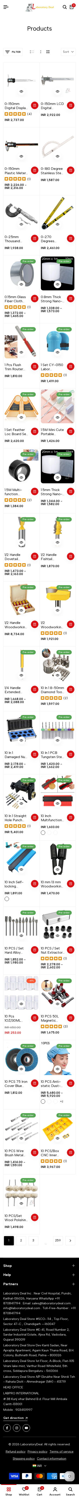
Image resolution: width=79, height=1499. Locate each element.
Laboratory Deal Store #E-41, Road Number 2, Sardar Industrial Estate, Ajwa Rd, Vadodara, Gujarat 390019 (36, 1334)
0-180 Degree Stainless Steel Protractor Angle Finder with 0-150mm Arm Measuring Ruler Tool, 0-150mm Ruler (52, 171)
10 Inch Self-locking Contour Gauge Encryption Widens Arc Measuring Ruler (14, 884)
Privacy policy (37, 1451)
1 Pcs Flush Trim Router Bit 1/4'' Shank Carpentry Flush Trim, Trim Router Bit (15, 367)
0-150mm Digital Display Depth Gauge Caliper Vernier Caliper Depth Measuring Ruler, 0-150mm (16, 106)
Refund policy (15, 1451)
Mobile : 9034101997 (17, 1410)
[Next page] (70, 1240)
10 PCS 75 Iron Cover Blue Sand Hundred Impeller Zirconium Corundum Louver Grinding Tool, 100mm (16, 1083)
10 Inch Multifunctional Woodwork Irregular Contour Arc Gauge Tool (52, 818)
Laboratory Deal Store (19, 1345)
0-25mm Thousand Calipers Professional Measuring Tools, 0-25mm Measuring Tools (14, 239)
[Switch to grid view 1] (40, 52)
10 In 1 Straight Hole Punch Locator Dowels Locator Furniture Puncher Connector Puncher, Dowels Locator (16, 818)
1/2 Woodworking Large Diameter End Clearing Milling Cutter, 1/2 (52, 625)
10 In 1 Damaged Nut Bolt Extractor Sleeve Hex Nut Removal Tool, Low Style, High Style (16, 755)
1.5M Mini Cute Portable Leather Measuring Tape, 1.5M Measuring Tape (52, 432)
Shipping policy (24, 1459)
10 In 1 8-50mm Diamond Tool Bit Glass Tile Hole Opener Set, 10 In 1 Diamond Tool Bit (52, 690)
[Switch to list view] (32, 52)
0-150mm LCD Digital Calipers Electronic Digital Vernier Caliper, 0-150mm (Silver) (52, 106)
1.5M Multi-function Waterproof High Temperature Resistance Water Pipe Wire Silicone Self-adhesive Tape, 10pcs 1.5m (15, 492)
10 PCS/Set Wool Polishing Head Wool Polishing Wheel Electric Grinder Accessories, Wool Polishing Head (16, 1218)
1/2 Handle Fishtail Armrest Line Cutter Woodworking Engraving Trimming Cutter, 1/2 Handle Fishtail (52, 557)
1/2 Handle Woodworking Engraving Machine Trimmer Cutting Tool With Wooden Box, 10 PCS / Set (16, 625)
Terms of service (62, 1451)
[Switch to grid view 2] (47, 52)
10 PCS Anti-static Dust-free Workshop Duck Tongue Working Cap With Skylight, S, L (52, 1083)
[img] (15, 114)
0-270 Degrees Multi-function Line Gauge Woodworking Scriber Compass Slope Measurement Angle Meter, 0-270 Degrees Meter (52, 239)
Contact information (51, 1459)
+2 (61, 1101)
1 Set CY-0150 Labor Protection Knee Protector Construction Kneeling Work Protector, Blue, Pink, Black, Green (52, 367)
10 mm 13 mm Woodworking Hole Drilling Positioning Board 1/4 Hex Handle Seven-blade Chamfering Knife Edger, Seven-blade (52, 884)
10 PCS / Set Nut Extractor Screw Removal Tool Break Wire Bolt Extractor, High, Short (53, 950)
